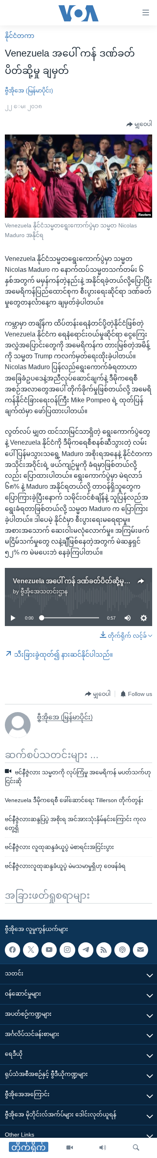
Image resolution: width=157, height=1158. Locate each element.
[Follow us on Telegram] (85, 950)
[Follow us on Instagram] (67, 950)
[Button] (139, 124)
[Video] (70, 1148)
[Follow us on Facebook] (12, 950)
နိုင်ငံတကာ (19, 35)
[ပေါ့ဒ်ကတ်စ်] (122, 950)
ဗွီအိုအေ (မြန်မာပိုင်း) (29, 90)
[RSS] (104, 950)
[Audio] (103, 1148)
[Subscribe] (140, 950)
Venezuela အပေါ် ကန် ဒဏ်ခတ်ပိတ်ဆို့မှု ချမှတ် (78, 581)
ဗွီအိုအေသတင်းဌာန (44, 591)
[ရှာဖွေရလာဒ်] (136, 1148)
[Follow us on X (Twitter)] (30, 950)
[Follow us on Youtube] (49, 950)
